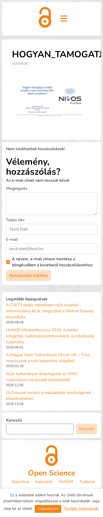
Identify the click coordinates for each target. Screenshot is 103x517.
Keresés (14, 420)
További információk (81, 508)
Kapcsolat (43, 481)
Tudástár (87, 481)
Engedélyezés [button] (48, 508)
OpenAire (20, 481)
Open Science (51, 473)
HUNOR (65, 481)
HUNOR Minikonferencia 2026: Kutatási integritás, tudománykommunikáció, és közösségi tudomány (50, 336)
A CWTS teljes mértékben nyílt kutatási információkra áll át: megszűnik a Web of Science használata (50, 311)
